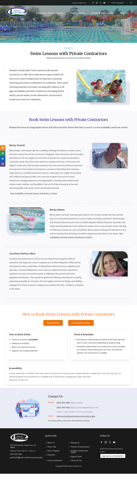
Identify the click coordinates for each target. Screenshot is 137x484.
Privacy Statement (54, 460)
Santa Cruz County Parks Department (17, 12)
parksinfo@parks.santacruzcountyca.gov (26, 457)
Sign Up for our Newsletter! (113, 456)
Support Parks (76, 456)
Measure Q (75, 442)
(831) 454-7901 (16, 454)
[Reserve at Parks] (2, 153)
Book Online (53, 322)
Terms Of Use (76, 460)
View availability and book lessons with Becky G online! (33, 193)
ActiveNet (33, 339)
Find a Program (53, 450)
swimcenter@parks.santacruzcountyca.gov (76, 416)
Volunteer (51, 455)
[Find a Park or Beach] (2, 148)
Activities (25, 343)
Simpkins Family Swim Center (79, 451)
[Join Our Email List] (2, 164)
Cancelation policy (81, 322)
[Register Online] (2, 158)
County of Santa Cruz (79, 3)
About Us (51, 442)
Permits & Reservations (80, 446)
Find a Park (51, 446)
